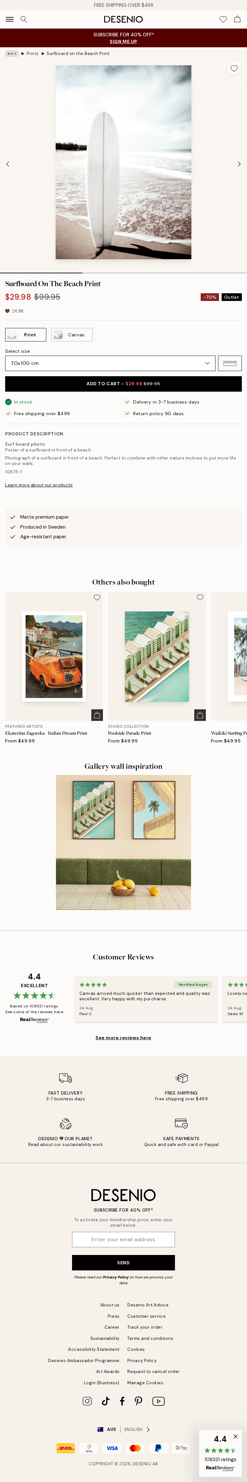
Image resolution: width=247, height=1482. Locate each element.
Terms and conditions (150, 1338)
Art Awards (108, 1371)
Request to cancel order (153, 1371)
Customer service (146, 1316)
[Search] (24, 19)
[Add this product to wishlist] (234, 68)
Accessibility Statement (94, 1349)
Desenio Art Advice (148, 1305)
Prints (33, 53)
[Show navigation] (10, 19)
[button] (230, 363)
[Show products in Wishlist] (223, 19)
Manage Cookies (145, 1383)
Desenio (142, 1464)
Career (112, 1327)
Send (123, 1263)
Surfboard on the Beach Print (78, 53)
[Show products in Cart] (237, 19)
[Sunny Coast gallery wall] (123, 842)
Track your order (144, 1327)
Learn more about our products (39, 485)
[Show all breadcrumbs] (12, 53)
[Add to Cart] (97, 715)
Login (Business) (102, 1383)
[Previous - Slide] (8, 164)
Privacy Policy (116, 1277)
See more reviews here (123, 1038)
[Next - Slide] (239, 164)
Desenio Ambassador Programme (84, 1360)
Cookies (136, 1349)
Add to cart (123, 383)
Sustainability (105, 1338)
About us (110, 1305)
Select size (17, 351)
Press (114, 1316)
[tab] (41, 270)
